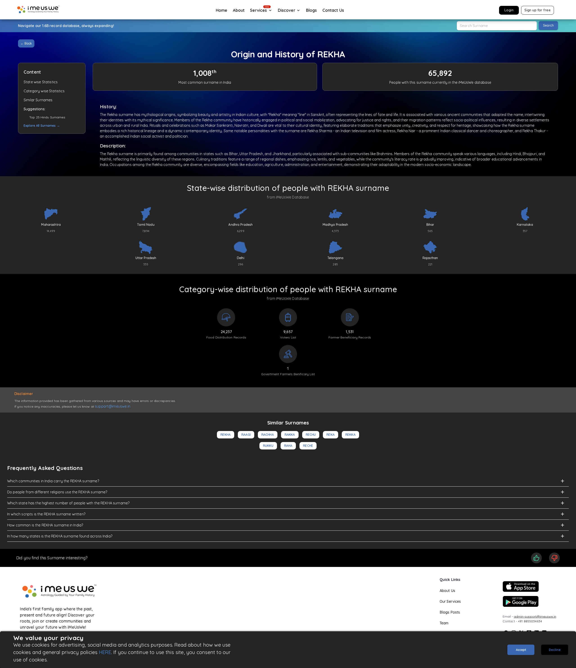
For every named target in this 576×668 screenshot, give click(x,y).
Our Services (450, 601)
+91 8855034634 (530, 621)
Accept (521, 650)
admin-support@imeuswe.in (535, 616)
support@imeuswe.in (112, 406)
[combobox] (497, 25)
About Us (447, 590)
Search (548, 25)
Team (444, 623)
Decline (555, 650)
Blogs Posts (450, 612)
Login (508, 10)
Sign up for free (537, 10)
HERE (105, 652)
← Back (26, 43)
